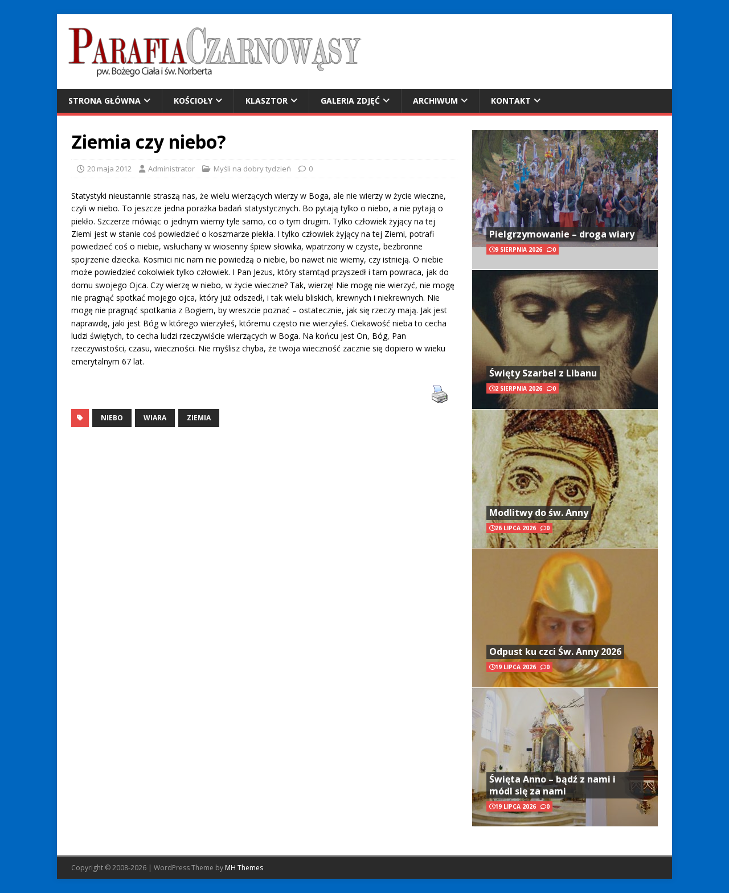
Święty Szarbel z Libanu (543, 373)
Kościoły (193, 100)
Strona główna (104, 100)
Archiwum (435, 100)
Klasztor (266, 100)
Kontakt (511, 100)
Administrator (171, 168)
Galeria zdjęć (350, 100)
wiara (155, 418)
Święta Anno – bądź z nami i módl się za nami (552, 785)
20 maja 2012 (109, 168)
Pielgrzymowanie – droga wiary (561, 234)
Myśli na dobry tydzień (252, 168)
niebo (112, 418)
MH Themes (244, 867)
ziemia (199, 418)
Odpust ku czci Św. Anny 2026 (555, 651)
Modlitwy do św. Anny (538, 512)
